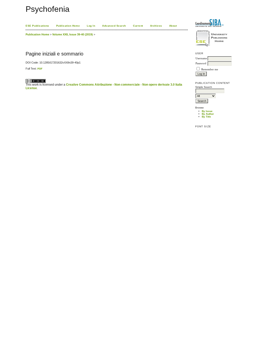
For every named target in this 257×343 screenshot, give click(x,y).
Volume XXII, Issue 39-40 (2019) (72, 34)
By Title (206, 116)
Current (138, 25)
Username (201, 58)
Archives (156, 25)
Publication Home (68, 25)
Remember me (209, 69)
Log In (91, 25)
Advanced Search (114, 25)
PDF (39, 68)
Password (201, 63)
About (173, 25)
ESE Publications (37, 25)
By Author (208, 113)
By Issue (207, 111)
